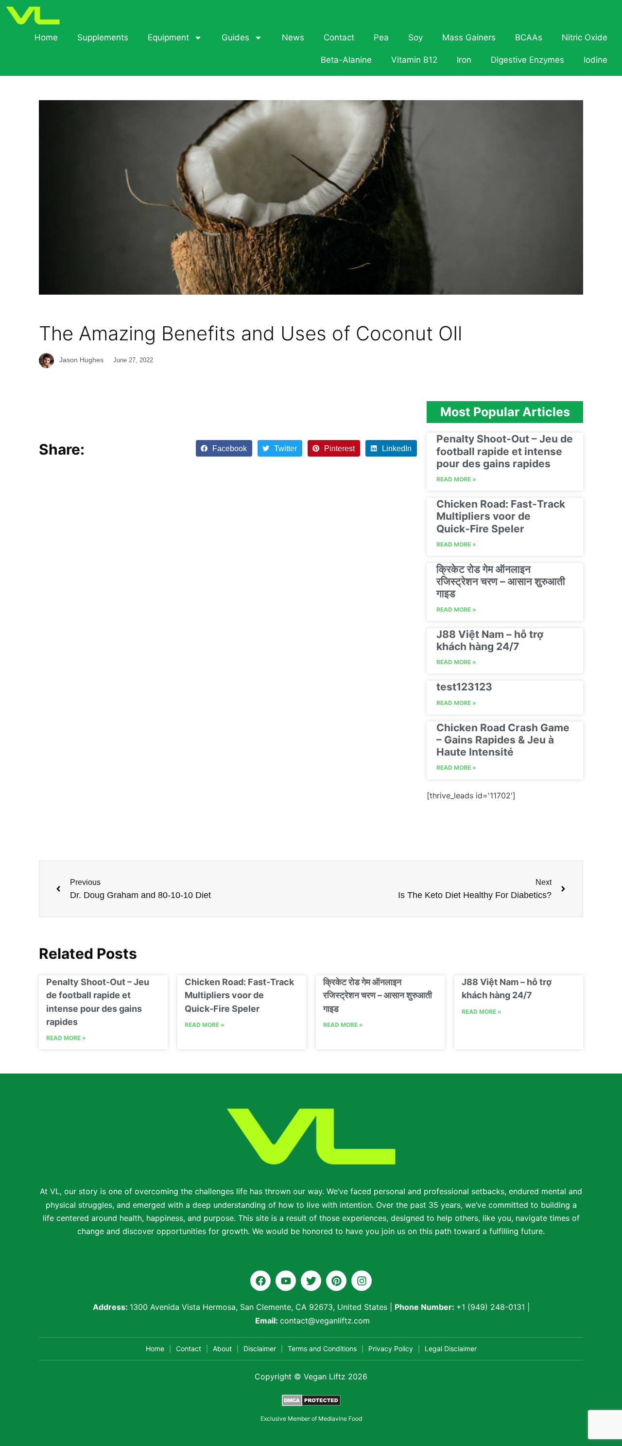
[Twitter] (311, 1280)
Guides (235, 37)
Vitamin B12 (414, 60)
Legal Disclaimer (451, 1348)
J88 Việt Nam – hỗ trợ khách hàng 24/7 (489, 640)
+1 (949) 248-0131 (490, 1307)
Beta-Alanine (346, 60)
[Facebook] (260, 1280)
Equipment (168, 37)
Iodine (595, 60)
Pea (381, 37)
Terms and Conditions (322, 1348)
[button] (224, 448)
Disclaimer (259, 1348)
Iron (464, 60)
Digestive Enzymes (527, 60)
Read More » (456, 479)
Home (46, 37)
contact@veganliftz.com (325, 1320)
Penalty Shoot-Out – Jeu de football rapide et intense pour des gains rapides (504, 451)
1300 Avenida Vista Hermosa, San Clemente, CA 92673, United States (258, 1307)
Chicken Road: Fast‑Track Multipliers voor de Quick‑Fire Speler (500, 516)
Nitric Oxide (584, 37)
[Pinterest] (336, 1280)
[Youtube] (286, 1280)
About (222, 1348)
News (293, 37)
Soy (415, 37)
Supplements (102, 37)
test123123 (464, 687)
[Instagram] (361, 1280)
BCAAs (528, 37)
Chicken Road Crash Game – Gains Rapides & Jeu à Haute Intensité (503, 740)
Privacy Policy (390, 1348)
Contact (339, 37)
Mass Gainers (469, 37)
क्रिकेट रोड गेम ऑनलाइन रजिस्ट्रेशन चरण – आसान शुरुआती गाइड (500, 581)
